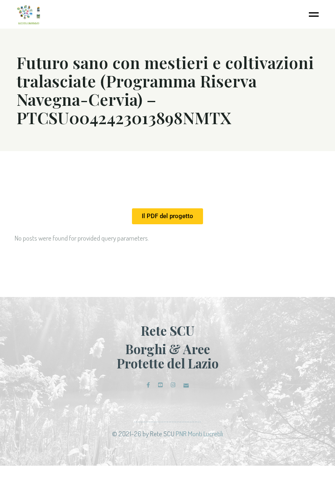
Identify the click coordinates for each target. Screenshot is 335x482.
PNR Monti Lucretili (199, 433)
